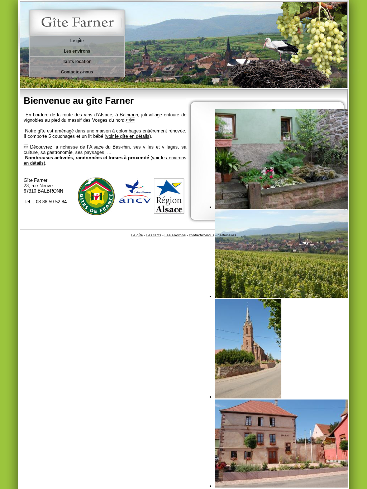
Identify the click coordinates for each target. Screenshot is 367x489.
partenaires (227, 235)
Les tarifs (153, 235)
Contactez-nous (77, 71)
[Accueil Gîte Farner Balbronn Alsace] (82, 18)
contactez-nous (201, 235)
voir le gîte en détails (127, 136)
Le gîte (77, 40)
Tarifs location (77, 61)
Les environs (77, 51)
